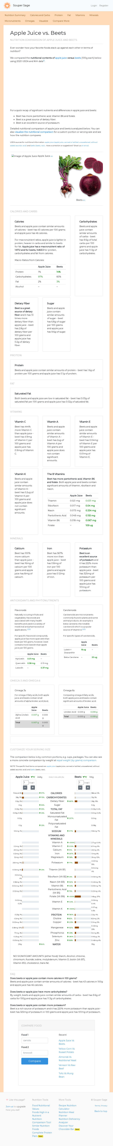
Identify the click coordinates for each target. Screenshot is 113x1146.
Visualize (43, 21)
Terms (97, 1106)
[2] (28, 629)
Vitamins (80, 15)
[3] (30, 629)
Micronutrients (12, 21)
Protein (59, 15)
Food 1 (24, 1035)
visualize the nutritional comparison (34, 132)
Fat (69, 15)
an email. (85, 146)
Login (94, 5)
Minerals (93, 15)
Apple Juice (44, 156)
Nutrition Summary (15, 15)
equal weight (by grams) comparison (76, 760)
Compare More (61, 21)
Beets (79, 200)
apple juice (61, 58)
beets (78, 58)
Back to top (100, 1111)
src (52, 156)
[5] (84, 629)
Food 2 (25, 1047)
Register (103, 5)
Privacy (104, 1106)
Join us (9, 1106)
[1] (44, 61)
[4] (83, 629)
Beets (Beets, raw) (38, 146)
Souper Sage (21, 5)
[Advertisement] (56, 85)
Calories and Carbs (40, 15)
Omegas (29, 21)
